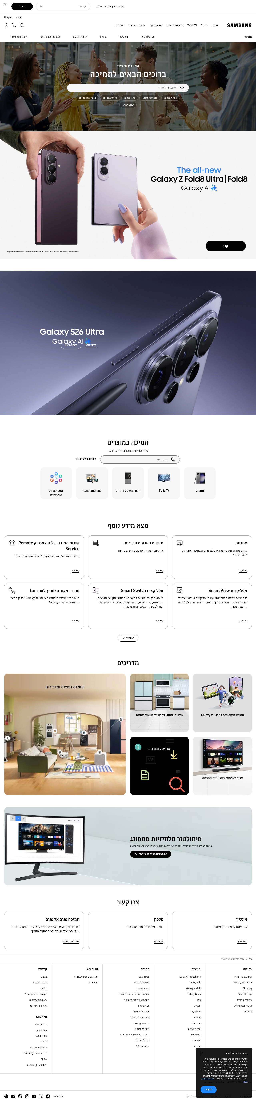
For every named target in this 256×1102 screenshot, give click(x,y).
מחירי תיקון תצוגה (141, 1023)
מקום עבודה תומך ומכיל (36, 994)
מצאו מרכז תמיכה (71, 941)
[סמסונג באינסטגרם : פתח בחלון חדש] (27, 1096)
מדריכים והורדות (141, 982)
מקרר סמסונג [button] (129, 98)
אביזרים (197, 1046)
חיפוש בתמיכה (142, 988)
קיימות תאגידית (39, 1005)
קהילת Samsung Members (135, 1034)
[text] (200, 483)
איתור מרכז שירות (141, 1011)
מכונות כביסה (194, 1028)
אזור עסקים (41, 1030)
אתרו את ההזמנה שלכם (87, 976)
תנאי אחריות (143, 1005)
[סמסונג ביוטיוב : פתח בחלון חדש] (34, 1096)
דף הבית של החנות (243, 976)
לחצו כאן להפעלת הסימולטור (153, 853)
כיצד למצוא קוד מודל (86, 458)
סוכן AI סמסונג (142, 1040)
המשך (22, 6)
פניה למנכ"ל (143, 1046)
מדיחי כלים (196, 1023)
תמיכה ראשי (143, 976)
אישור (209, 1089)
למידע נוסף (90, 345)
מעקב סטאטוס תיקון (140, 1017)
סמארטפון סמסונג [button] (150, 98)
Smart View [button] (128, 105)
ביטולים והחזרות (244, 999)
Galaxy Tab (195, 982)
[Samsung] (239, 25)
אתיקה (44, 1058)
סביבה (44, 976)
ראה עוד (130, 637)
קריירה (44, 1041)
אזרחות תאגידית (39, 999)
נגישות (44, 988)
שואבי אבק (195, 1034)
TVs (199, 999)
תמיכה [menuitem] (19, 17)
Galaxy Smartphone (190, 976)
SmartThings (245, 994)
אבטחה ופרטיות (39, 982)
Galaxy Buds (194, 994)
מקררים (197, 1017)
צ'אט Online (143, 1028)
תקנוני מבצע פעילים (243, 1005)
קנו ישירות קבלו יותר (242, 982)
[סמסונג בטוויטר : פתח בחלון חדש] (41, 1096)
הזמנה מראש (71, 345)
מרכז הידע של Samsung (35, 1053)
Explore (247, 1011)
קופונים (94, 982)
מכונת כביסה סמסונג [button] (87, 98)
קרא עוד (243, 570)
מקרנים (197, 1005)
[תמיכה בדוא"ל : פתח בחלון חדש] (13, 1096)
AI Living (247, 988)
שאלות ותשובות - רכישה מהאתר (134, 994)
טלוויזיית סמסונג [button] (110, 98)
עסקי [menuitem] (9, 17)
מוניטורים (196, 1040)
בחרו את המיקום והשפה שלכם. (110, 6)
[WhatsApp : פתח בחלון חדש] (6, 1096)
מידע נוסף (242, 941)
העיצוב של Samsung (37, 1064)
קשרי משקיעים (39, 1047)
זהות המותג (41, 1035)
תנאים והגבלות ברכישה (195, 1096)
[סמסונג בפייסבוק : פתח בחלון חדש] (48, 1096)
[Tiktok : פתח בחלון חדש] (20, 1096)
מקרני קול (196, 1011)
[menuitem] (215, 26)
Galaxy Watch (193, 988)
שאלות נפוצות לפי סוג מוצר (136, 999)
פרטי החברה (41, 1024)
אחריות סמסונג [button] (170, 98)
